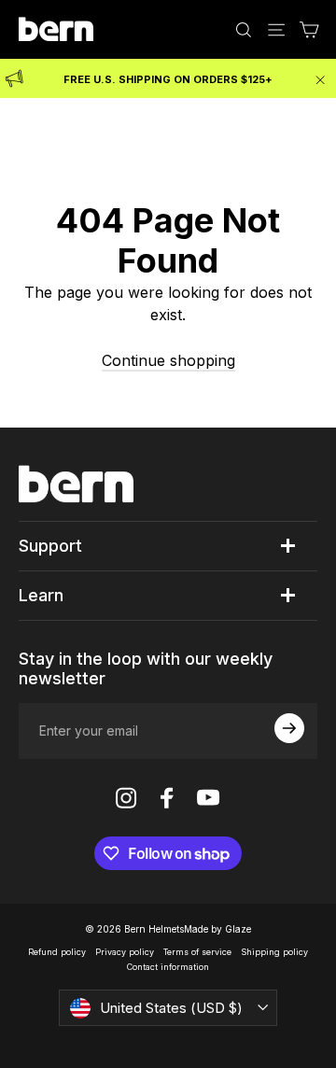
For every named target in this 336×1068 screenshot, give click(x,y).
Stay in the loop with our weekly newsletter (146, 669)
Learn (41, 595)
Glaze (238, 928)
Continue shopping (168, 360)
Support (50, 545)
